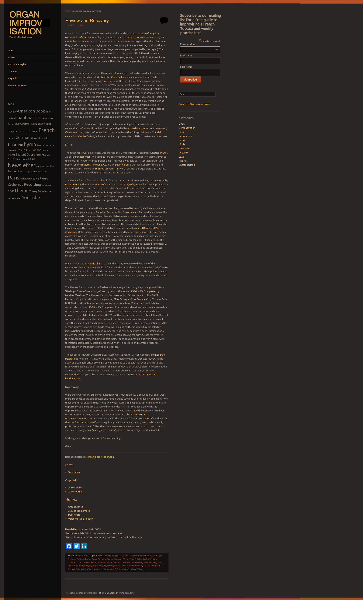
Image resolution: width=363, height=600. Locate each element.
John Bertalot (110, 81)
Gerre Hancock (39, 138)
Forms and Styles (17, 64)
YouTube (31, 197)
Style (181, 157)
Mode (182, 144)
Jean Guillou (42, 145)
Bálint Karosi (122, 164)
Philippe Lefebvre (29, 178)
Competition (38, 123)
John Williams (149, 562)
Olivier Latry (22, 171)
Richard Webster (136, 128)
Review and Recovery (87, 20)
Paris (13, 177)
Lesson (182, 140)
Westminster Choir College (111, 77)
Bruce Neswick (73, 184)
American (26, 111)
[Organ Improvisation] (32, 40)
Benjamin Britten (75, 559)
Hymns (113, 562)
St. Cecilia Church (94, 263)
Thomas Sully (73, 569)
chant (21, 117)
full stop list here (104, 168)
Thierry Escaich (37, 191)
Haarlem (15, 144)
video (49, 191)
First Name (186, 55)
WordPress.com (126, 593)
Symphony (74, 472)
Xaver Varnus (75, 491)
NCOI (31, 158)
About (11, 50)
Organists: (71, 480)
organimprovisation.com (101, 456)
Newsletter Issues (17, 85)
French (46, 130)
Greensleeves (130, 212)
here (147, 418)
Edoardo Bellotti (144, 559)
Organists (13, 78)
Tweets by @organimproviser (194, 104)
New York (41, 166)
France (33, 131)
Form (182, 132)
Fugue (11, 137)
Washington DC (110, 569)
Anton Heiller (75, 487)
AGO (121, 556)
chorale (14, 123)
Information (185, 136)
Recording (32, 184)
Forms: (69, 465)
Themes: (71, 499)
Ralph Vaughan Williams (114, 566)
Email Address (199, 44)
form (25, 131)
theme (22, 190)
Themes (12, 71)
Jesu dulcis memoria (79, 510)
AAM (68, 104)
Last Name (186, 66)
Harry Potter (103, 562)
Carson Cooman (114, 559)
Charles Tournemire (40, 118)
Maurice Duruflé (99, 315)
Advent (12, 111)
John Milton (136, 562)
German (23, 137)
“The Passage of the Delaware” (131, 299)
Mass (38, 154)
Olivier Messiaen (38, 171)
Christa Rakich (129, 559)
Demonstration (187, 128)
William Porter (14, 198)
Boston (87, 559)
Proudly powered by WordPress (81, 593)
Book (40, 111)
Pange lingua (130, 184)
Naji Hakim (22, 159)
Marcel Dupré (142, 228)
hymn (30, 144)
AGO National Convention (134, 37)
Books (11, 57)
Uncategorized (187, 165)
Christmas (25, 123)
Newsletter (22, 165)
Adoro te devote (110, 556)
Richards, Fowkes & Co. (94, 164)
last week (85, 156)
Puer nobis (101, 184)
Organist (183, 152)
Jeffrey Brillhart (23, 150)
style (11, 191)
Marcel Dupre (25, 154)
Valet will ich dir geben (143, 291)
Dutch (18, 131)
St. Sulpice (46, 185)
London (36, 150)
